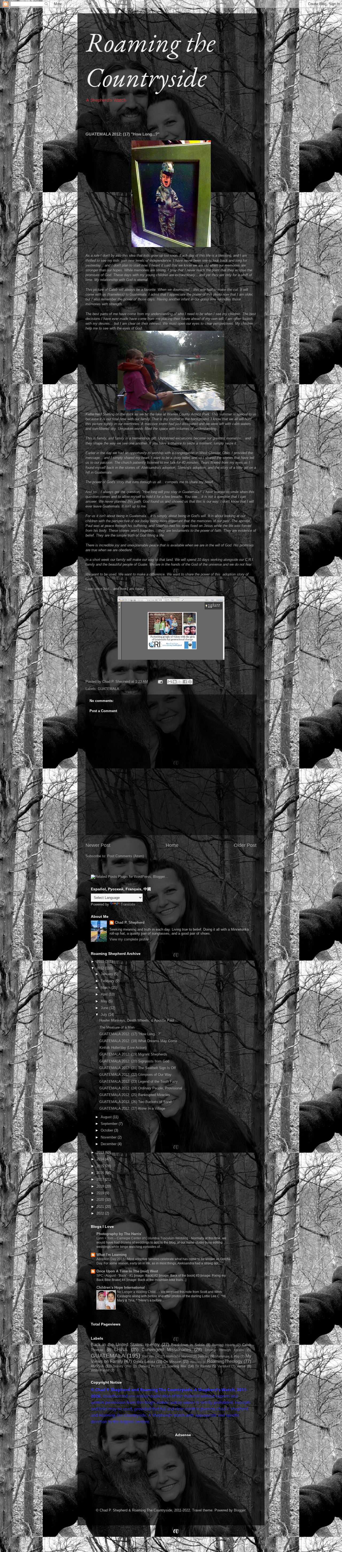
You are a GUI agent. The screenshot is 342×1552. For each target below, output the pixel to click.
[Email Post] (160, 682)
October (107, 1130)
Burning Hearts (223, 1345)
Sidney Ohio (122, 1366)
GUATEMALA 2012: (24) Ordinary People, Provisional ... (142, 1088)
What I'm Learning (111, 1255)
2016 (100, 1173)
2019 (100, 1193)
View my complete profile (129, 939)
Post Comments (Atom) (125, 856)
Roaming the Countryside (150, 59)
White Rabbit (100, 1370)
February (108, 981)
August (107, 1117)
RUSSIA (97, 1366)
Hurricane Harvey (179, 1356)
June (105, 1008)
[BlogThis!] (174, 681)
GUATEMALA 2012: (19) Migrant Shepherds (133, 1054)
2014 (100, 1159)
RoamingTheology (224, 1361)
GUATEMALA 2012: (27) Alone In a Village (132, 1108)
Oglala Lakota (144, 1362)
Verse (241, 1366)
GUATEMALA (108, 689)
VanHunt (223, 1366)
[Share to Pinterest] (190, 681)
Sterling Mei (176, 1366)
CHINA (120, 1349)
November (109, 1137)
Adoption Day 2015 (110, 1259)
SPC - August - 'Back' (111, 1275)
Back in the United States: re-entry (125, 1344)
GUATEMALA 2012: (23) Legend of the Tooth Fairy (138, 1081)
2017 (100, 1179)
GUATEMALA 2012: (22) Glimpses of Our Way (135, 1075)
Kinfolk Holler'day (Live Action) (122, 1048)
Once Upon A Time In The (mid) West (127, 1271)
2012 (100, 968)
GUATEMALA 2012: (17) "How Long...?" (130, 1034)
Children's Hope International (120, 1287)
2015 (100, 1166)
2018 (100, 1186)
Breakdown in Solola (187, 1345)
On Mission (172, 1362)
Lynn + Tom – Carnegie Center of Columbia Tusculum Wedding (142, 1238)
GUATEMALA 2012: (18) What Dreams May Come (138, 1041)
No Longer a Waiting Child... (138, 1292)
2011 (100, 961)
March (106, 988)
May (104, 1001)
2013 (100, 1152)
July (104, 1015)
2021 (100, 1207)
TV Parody (203, 1366)
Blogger (239, 1510)
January (107, 974)
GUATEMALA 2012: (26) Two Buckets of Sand (135, 1102)
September (110, 1124)
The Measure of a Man (116, 1027)
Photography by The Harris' (119, 1234)
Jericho (203, 1356)
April (105, 994)
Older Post (245, 845)
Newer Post (98, 845)
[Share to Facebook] (185, 681)
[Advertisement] (131, 1466)
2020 (100, 1200)
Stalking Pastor (149, 1366)
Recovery (196, 1361)
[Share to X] (179, 681)
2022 (100, 1213)
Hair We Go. (151, 1356)
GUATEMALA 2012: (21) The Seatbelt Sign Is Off (137, 1068)
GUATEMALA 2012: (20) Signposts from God (134, 1061)
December (109, 1144)
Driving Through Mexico (224, 1350)
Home (172, 845)
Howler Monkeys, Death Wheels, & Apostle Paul (136, 1020)
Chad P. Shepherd (130, 922)
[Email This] (169, 681)
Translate (128, 904)
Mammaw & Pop (227, 1356)
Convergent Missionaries (166, 1349)
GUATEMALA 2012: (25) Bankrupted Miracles (134, 1095)
